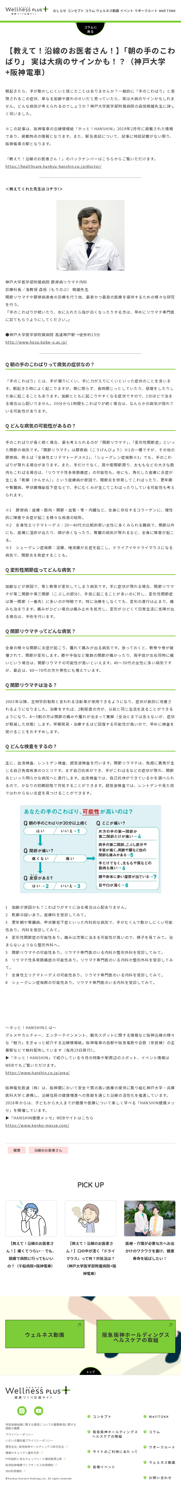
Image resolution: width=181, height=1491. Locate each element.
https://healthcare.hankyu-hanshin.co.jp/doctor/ (53, 166)
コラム (90, 10)
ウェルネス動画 (107, 10)
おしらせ (59, 10)
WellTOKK (159, 1416)
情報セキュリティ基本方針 (22, 1453)
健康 (17, 1150)
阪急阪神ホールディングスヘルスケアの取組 (136, 1337)
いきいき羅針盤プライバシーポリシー (29, 1440)
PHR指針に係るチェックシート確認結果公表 (33, 1459)
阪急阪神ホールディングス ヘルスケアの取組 (112, 1434)
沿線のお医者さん (48, 1150)
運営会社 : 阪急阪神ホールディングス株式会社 (34, 1446)
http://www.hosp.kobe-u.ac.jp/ (36, 342)
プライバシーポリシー (19, 1434)
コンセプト (75, 10)
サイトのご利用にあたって (115, 1451)
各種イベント (104, 1466)
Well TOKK (167, 10)
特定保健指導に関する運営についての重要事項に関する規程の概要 (40, 1426)
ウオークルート (146, 10)
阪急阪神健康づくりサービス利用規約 (29, 1465)
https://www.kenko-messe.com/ (37, 1125)
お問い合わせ (160, 1477)
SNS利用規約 (13, 1471)
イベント (126, 10)
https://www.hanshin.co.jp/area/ (37, 1072)
